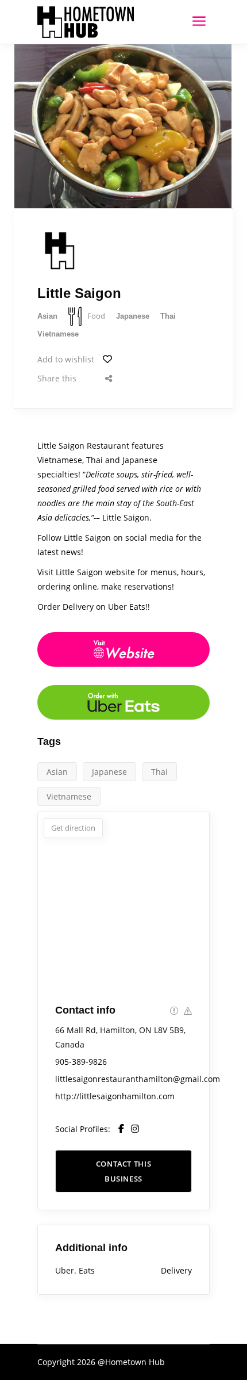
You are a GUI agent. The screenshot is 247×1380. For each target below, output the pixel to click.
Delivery (176, 1270)
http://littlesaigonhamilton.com (115, 1096)
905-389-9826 (81, 1061)
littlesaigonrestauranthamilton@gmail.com (137, 1078)
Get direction (73, 828)
